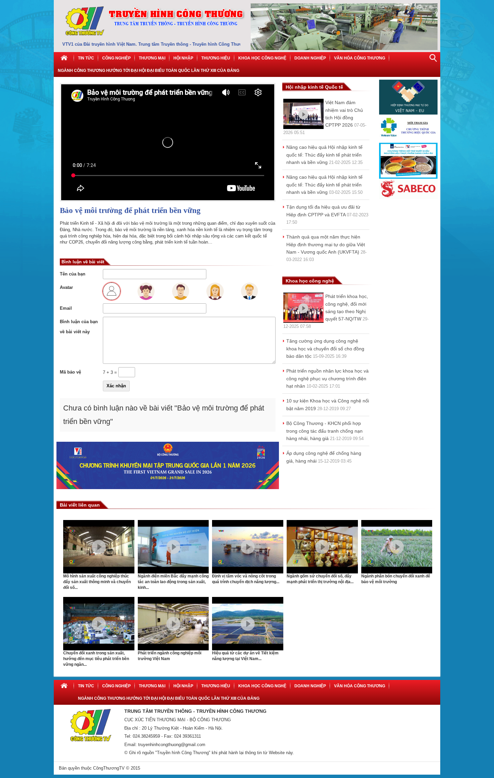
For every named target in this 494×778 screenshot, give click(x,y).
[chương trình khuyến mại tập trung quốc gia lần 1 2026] (167, 487)
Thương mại (152, 58)
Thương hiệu (215, 58)
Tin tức (86, 58)
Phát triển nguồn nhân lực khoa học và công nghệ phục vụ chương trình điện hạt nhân (327, 378)
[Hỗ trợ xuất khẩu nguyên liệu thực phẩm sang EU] (408, 177)
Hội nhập (183, 58)
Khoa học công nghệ (262, 58)
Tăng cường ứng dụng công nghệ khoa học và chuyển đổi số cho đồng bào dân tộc (325, 348)
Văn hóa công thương (359, 58)
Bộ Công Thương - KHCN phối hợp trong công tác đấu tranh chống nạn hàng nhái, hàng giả (324, 431)
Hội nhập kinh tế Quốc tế (314, 87)
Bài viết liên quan (80, 505)
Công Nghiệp (116, 58)
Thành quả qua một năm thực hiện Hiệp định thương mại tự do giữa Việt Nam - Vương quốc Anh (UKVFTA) (325, 244)
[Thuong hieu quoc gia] (408, 141)
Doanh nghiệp (310, 58)
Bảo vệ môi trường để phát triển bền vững (130, 210)
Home (64, 58)
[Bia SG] (408, 197)
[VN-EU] (408, 113)
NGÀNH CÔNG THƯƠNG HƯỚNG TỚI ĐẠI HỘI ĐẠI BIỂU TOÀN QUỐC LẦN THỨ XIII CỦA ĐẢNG (148, 70)
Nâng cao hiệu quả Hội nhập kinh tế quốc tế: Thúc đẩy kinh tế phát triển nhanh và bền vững (324, 154)
